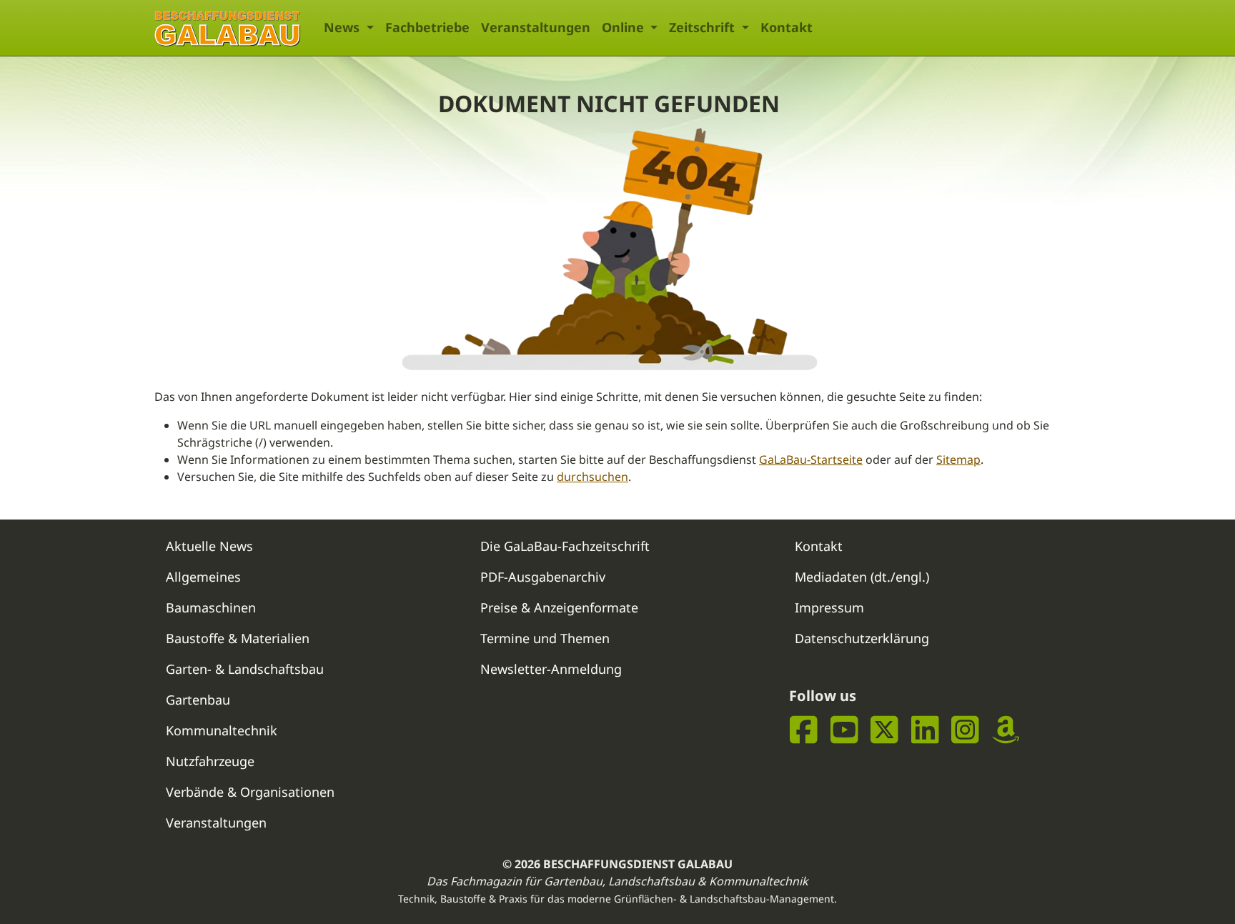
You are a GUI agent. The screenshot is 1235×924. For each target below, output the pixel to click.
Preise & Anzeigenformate (559, 607)
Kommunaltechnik (221, 730)
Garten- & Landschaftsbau (245, 668)
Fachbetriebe (427, 27)
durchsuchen (592, 477)
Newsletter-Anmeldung (551, 668)
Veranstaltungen (535, 27)
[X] (884, 729)
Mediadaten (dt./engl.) (862, 576)
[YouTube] (844, 729)
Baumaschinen (211, 607)
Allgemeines (203, 576)
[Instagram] (965, 729)
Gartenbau (198, 699)
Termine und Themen (545, 638)
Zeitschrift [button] (703, 27)
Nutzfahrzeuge (210, 761)
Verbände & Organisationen (250, 791)
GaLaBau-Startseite (811, 459)
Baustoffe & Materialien (237, 638)
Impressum (829, 607)
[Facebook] (803, 729)
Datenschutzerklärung (862, 638)
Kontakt (786, 27)
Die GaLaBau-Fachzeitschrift (565, 546)
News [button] (343, 27)
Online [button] (625, 27)
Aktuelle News (209, 546)
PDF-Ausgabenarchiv (542, 576)
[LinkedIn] (925, 729)
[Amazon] (1006, 729)
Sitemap (958, 459)
